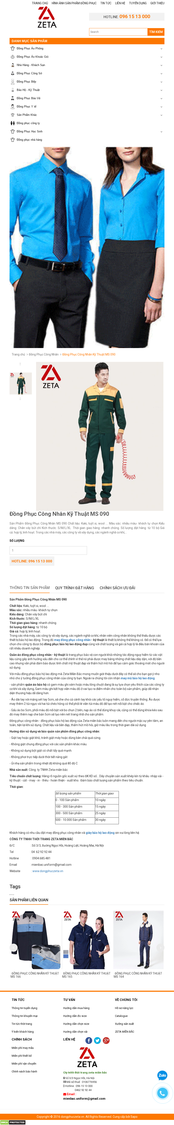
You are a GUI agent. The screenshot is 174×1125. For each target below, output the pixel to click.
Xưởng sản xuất (124, 1023)
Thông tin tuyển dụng (24, 1008)
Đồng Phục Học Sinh (29, 131)
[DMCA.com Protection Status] (13, 1122)
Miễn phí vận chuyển (24, 1063)
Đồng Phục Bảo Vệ (28, 98)
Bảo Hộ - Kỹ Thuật (28, 90)
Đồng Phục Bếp (26, 81)
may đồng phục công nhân (72, 640)
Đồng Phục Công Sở (29, 73)
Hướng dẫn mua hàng (76, 1008)
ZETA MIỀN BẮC (124, 1031)
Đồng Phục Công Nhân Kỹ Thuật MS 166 (35, 975)
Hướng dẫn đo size (75, 1016)
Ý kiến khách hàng (23, 1031)
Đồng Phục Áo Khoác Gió (32, 56)
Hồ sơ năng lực (124, 1008)
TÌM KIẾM (156, 32)
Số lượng (17, 540)
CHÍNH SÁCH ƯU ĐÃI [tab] (117, 588)
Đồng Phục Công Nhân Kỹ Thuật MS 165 (86, 975)
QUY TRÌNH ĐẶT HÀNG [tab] (74, 588)
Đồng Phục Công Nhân (44, 354)
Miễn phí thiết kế (22, 1055)
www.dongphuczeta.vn (47, 871)
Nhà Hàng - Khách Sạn (31, 65)
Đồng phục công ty (28, 123)
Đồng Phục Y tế (26, 106)
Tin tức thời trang (22, 1023)
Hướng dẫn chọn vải (75, 1031)
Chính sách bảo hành (24, 1071)
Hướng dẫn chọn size (76, 1023)
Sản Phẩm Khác (27, 114)
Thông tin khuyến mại (25, 1016)
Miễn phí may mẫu (23, 1047)
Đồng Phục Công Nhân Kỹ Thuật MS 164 (138, 975)
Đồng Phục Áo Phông (30, 48)
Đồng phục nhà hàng (29, 139)
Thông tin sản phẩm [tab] (30, 587)
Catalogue (121, 1016)
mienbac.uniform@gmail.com (84, 1098)
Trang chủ (18, 354)
